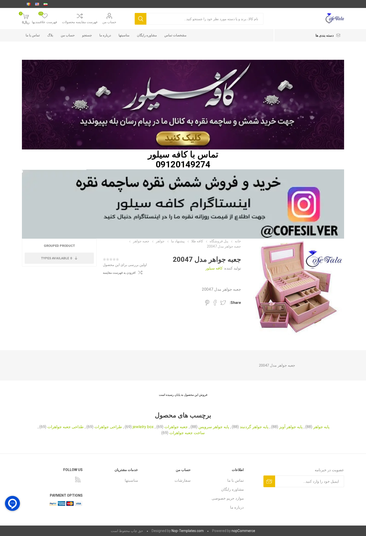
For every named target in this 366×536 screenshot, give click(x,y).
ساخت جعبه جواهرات (187, 432)
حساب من (109, 22)
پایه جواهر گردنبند (254, 426)
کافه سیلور (168, 154)
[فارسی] (46, 4)
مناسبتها (124, 35)
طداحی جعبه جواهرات (65, 426)
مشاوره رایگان (147, 35)
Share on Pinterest (207, 302)
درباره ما (105, 35)
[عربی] (29, 4)
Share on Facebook (215, 302)
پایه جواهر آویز (291, 426)
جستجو (140, 19)
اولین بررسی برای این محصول (125, 265)
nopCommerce (243, 531)
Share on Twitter (223, 302)
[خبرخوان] (78, 479)
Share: (235, 302)
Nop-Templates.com (188, 531)
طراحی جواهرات (108, 426)
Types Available (56, 258)
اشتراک (269, 481)
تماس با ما (33, 35)
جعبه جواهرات (176, 426)
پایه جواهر (321, 426)
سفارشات (183, 480)
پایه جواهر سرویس (213, 426)
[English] (37, 4)
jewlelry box (143, 426)
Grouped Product (59, 246)
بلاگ (50, 35)
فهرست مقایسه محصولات (79, 22)
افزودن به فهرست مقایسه (119, 272)
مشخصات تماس (175, 35)
